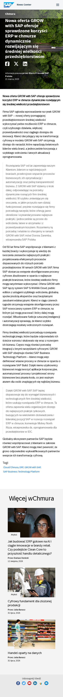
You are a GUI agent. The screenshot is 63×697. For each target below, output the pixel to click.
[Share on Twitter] (16, 64)
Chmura (10, 14)
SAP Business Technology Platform (21, 471)
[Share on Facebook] (7, 64)
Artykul (14, 535)
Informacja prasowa (13, 73)
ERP (21, 467)
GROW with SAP (33, 467)
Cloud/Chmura (10, 467)
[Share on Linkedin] (25, 64)
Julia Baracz (19, 610)
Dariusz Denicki (21, 558)
